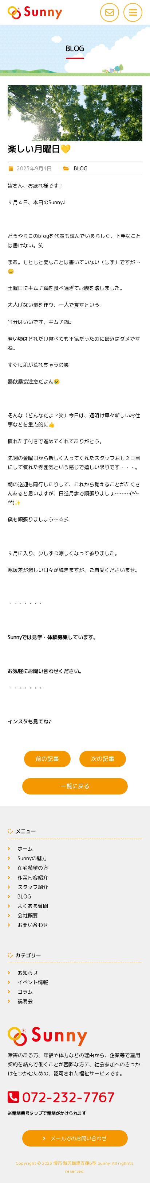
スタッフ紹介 (32, 887)
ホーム (25, 848)
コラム (25, 991)
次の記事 (102, 759)
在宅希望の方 (32, 867)
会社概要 (27, 915)
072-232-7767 (61, 1102)
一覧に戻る (75, 786)
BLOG (80, 168)
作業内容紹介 (32, 877)
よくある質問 (32, 905)
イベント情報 (32, 982)
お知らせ (27, 972)
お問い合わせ (32, 924)
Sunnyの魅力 (32, 858)
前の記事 (47, 759)
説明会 (25, 1001)
